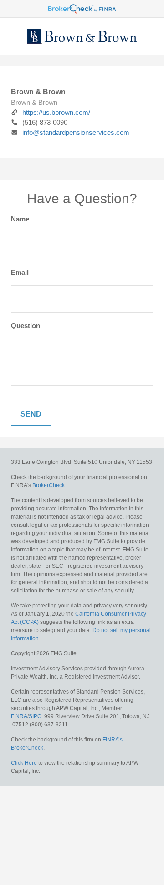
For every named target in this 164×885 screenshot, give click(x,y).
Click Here (24, 763)
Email (20, 272)
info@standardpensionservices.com (75, 132)
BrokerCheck (48, 485)
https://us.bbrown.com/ (56, 112)
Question (25, 325)
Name (20, 219)
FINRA (19, 716)
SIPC (35, 716)
